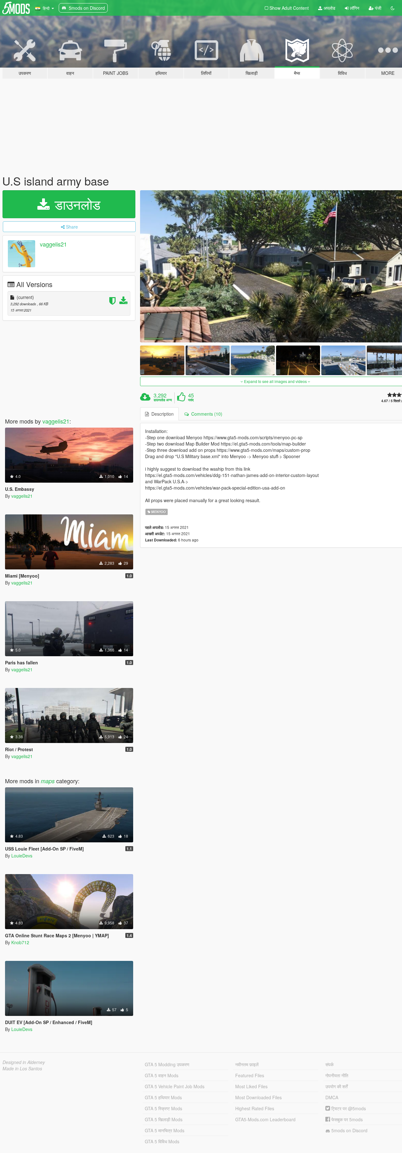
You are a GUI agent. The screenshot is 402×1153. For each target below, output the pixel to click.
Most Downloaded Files (258, 1097)
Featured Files (249, 1075)
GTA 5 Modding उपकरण (167, 1064)
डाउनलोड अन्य (163, 400)
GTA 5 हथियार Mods (163, 1097)
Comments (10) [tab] (205, 414)
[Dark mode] (392, 8)
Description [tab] (161, 414)
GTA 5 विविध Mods (162, 1141)
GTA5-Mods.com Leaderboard (265, 1119)
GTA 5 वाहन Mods (161, 1075)
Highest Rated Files (254, 1108)
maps (48, 781)
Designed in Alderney (24, 1062)
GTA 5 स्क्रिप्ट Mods (163, 1108)
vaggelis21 (53, 244)
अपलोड (328, 8)
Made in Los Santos (22, 1068)
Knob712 (20, 942)
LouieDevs (21, 855)
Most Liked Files (251, 1086)
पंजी (377, 8)
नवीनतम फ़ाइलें (246, 1064)
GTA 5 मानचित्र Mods (164, 1130)
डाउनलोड (75, 204)
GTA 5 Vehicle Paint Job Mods (174, 1086)
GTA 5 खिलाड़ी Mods (163, 1119)
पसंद (191, 400)
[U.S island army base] (162, 360)
